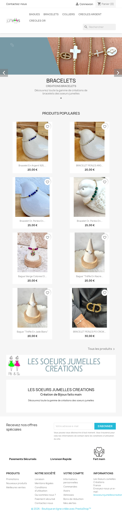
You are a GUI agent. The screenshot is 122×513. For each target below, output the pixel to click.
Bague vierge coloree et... (32, 276)
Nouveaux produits (16, 483)
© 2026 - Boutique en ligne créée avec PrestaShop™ (61, 508)
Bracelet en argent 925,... (32, 165)
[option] (61, 69)
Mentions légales (44, 483)
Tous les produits (102, 349)
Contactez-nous (16, 4)
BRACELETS (51, 14)
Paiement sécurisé (45, 498)
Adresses (68, 494)
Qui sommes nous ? (45, 494)
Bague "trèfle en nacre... (89, 276)
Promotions (12, 479)
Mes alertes (69, 503)
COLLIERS (68, 14)
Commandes (70, 486)
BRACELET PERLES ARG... (89, 165)
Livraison (39, 479)
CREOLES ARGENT (90, 14)
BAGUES (34, 14)
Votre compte (73, 473)
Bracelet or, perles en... (32, 220)
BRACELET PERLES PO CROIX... (89, 331)
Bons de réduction (73, 498)
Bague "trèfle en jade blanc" (32, 331)
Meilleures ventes (16, 487)
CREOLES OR (37, 20)
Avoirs (66, 490)
